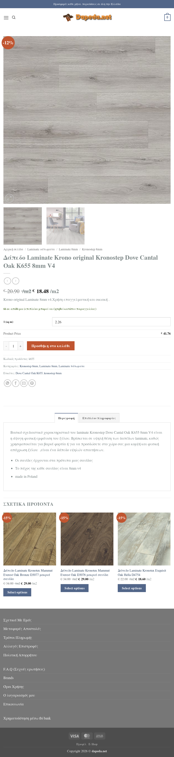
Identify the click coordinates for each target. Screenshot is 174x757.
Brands (8, 677)
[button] (6, 17)
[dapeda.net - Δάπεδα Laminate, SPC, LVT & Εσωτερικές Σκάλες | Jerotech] (87, 17)
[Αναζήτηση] (13, 17)
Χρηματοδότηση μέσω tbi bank (27, 718)
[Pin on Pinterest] (32, 383)
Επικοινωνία (13, 704)
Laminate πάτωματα (41, 249)
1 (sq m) (8, 322)
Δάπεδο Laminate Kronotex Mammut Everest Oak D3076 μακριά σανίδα (85, 572)
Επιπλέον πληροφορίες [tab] (99, 418)
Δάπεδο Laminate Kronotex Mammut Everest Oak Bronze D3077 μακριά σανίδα (28, 574)
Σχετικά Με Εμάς (17, 620)
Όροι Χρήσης (13, 686)
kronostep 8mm (53, 373)
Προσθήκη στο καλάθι (50, 345)
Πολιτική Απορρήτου (20, 654)
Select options (17, 592)
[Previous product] (15, 280)
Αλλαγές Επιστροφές (20, 646)
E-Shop (93, 744)
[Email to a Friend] (24, 383)
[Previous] (12, 120)
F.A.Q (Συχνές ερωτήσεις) (24, 669)
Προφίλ (81, 744)
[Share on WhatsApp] (7, 383)
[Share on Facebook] (15, 383)
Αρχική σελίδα (13, 249)
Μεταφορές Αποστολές (22, 628)
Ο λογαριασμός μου (19, 695)
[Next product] (7, 280)
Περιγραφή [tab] (66, 418)
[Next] (161, 120)
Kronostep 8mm (92, 249)
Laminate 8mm (68, 249)
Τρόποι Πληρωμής (17, 637)
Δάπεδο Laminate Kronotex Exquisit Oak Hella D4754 (142, 572)
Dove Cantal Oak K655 (29, 373)
